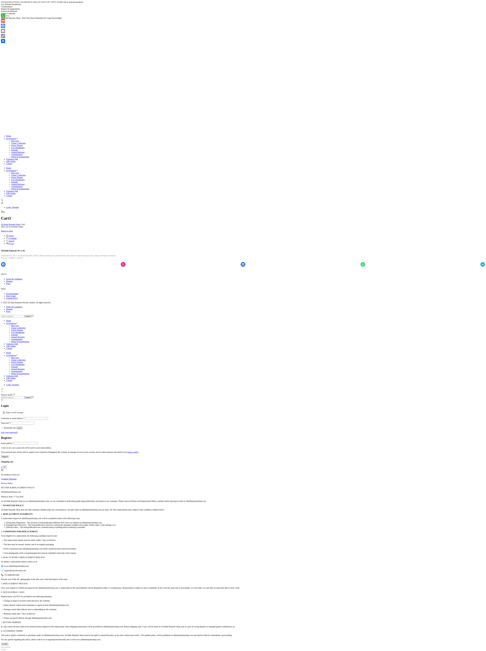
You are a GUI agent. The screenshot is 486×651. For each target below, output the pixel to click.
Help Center (11, 296)
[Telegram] (482, 264)
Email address (7, 443)
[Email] (3, 30)
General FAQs (12, 298)
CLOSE (5, 644)
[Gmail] (3, 20)
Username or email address (12, 418)
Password (5, 423)
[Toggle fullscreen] (5, 647)
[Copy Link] (3, 35)
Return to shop (7, 231)
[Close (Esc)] (10, 647)
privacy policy (133, 452)
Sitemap (9, 281)
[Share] (3, 41)
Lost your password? (9, 432)
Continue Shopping (9, 479)
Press (8, 284)
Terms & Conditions (14, 279)
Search (28, 316)
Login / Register (12, 207)
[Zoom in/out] (2, 647)
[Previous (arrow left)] (2, 649)
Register (5, 457)
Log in (19, 428)
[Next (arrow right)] (5, 649)
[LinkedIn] (243, 264)
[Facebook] (3, 264)
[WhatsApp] (363, 264)
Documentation (12, 294)
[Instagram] (123, 264)
